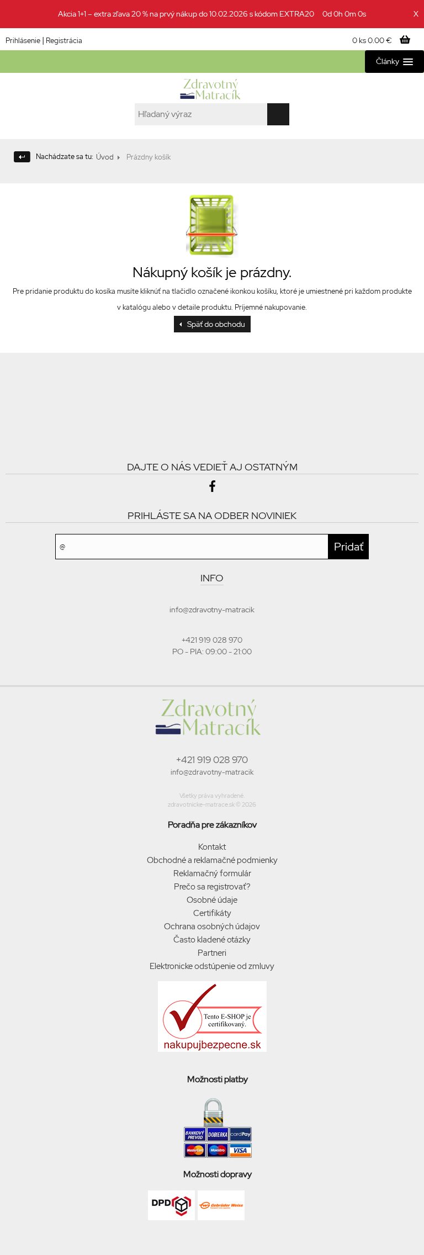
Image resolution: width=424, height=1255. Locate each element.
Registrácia (64, 40)
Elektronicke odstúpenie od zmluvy (212, 966)
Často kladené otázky (212, 939)
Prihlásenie (23, 40)
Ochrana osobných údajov (212, 926)
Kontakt (212, 846)
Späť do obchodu (216, 324)
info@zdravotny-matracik (212, 772)
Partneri (212, 953)
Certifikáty (212, 913)
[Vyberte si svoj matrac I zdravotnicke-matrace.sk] (212, 89)
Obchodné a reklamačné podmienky (212, 860)
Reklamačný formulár (212, 873)
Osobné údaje (212, 899)
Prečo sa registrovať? (212, 886)
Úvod (105, 157)
